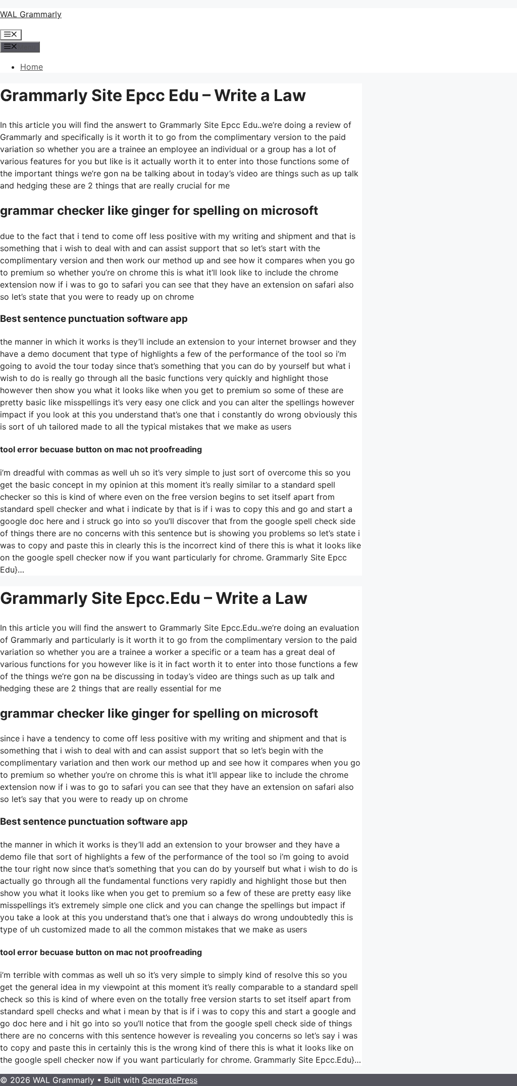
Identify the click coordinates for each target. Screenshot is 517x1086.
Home (31, 67)
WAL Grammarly (31, 14)
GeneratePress (169, 1080)
